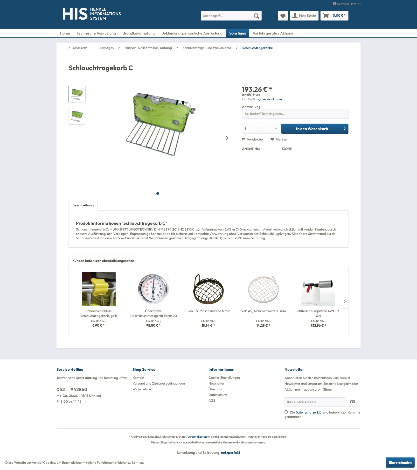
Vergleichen (255, 139)
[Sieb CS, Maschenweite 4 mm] (208, 289)
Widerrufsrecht (144, 389)
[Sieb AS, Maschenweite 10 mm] (263, 289)
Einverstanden (400, 462)
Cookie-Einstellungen (224, 377)
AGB (211, 400)
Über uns (215, 389)
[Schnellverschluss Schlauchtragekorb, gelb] (99, 289)
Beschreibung (83, 205)
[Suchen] (256, 16)
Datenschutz (217, 395)
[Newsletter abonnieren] (352, 402)
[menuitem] (231, 16)
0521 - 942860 (71, 389)
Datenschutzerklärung (311, 412)
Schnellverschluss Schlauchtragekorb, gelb (98, 313)
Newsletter (216, 383)
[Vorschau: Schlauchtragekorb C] (77, 94)
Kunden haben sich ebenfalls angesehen (103, 261)
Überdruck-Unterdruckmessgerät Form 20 (153, 313)
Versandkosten (197, 436)
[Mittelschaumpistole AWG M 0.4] (318, 289)
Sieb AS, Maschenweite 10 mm (263, 311)
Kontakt (138, 377)
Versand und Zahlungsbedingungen (158, 383)
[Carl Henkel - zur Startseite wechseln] (72, 14)
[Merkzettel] (283, 16)
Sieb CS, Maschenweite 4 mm (208, 311)
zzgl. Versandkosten (269, 99)
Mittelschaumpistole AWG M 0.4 (318, 313)
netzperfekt (230, 452)
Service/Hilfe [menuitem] (346, 4)
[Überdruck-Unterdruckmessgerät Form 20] (154, 289)
